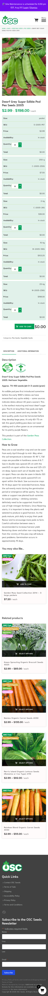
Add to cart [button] (26, 584)
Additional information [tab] (28, 351)
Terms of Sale (10, 887)
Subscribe (8, 972)
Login (26, 7)
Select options (25, 653)
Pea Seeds (27, 28)
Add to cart (25, 326)
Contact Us (6, 989)
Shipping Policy (38, 980)
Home (3, 28)
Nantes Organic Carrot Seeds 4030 (21, 718)
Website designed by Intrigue (13, 984)
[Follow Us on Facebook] (4, 912)
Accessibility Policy (12, 896)
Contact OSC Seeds (12, 882)
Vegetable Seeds (17, 28)
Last (3, 951)
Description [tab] (8, 351)
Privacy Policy (9, 900)
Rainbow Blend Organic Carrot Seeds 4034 (22, 828)
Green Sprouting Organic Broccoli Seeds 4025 (23, 663)
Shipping (7, 891)
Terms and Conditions (13, 904)
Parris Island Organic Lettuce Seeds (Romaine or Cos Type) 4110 (21, 772)
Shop (8, 28)
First (3, 941)
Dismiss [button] (33, 7)
